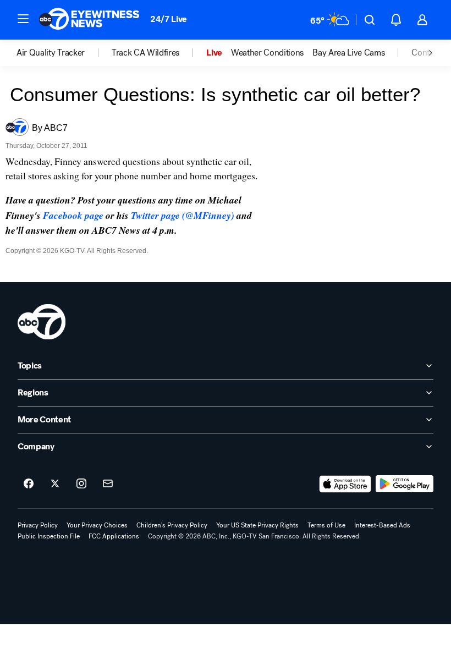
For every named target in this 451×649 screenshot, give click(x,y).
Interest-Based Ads (382, 525)
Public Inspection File (49, 536)
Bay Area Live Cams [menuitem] (348, 53)
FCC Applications (114, 536)
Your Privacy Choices (97, 525)
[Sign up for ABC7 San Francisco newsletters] (108, 484)
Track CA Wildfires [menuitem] (145, 53)
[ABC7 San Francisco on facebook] (29, 484)
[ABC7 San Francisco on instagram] (81, 484)
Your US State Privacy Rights (257, 525)
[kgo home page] (41, 321)
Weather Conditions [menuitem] (267, 53)
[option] (64, 53)
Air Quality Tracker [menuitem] (50, 53)
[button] (23, 19)
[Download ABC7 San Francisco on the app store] (345, 484)
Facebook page (73, 215)
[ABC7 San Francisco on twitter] (55, 484)
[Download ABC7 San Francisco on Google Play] (404, 484)
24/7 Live (168, 19)
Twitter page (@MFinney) (182, 215)
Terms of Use (326, 525)
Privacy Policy (38, 525)
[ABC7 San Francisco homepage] (89, 20)
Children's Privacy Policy (171, 525)
